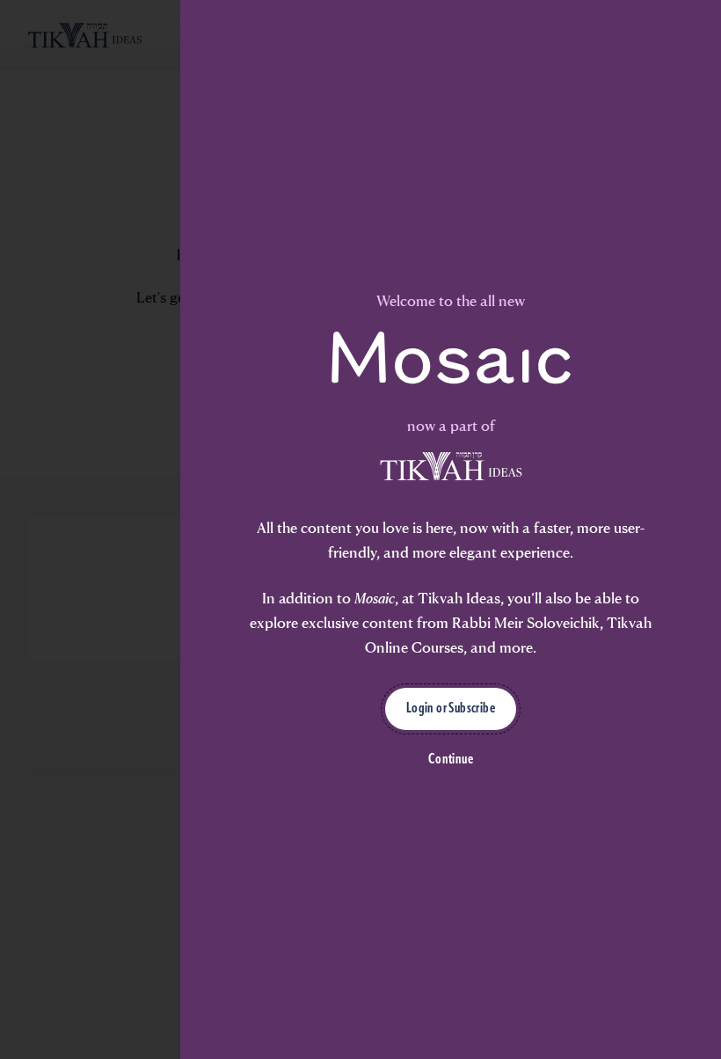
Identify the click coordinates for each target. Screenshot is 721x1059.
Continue (450, 760)
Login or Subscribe (450, 709)
